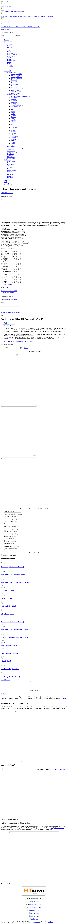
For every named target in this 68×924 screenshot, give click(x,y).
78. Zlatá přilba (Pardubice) (10, 677)
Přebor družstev (11, 60)
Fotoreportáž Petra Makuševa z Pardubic (10, 312)
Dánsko (13, 114)
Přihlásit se (3, 694)
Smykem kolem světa (16, 48)
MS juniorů (14, 81)
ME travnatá (14, 103)
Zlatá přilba (10, 66)
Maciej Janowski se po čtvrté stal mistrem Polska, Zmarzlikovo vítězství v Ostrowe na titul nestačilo (27, 16)
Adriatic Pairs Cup (12, 152)
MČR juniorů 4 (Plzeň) (8, 606)
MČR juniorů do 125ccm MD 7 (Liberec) (15, 582)
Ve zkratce (10, 167)
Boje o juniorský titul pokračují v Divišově (10, 306)
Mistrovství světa (11, 72)
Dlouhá (9, 62)
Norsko (13, 134)
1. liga (9, 50)
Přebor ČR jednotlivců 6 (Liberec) (12, 567)
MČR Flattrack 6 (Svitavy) (10, 645)
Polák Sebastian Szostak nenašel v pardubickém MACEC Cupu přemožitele (20, 27)
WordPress (50, 922)
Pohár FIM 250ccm (16, 93)
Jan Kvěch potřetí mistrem (7, 21)
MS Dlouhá (14, 87)
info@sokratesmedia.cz (57, 828)
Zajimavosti (10, 176)
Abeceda (9, 165)
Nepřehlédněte (8, 41)
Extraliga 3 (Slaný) (7, 590)
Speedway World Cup (16, 75)
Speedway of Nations (16, 77)
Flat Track (10, 177)
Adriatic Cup (10, 149)
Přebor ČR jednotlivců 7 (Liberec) (12, 622)
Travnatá (9, 65)
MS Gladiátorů (14, 84)
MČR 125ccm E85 (12, 54)
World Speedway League (17, 88)
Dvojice (9, 51)
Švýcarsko (13, 142)
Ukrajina (13, 143)
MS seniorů (14, 80)
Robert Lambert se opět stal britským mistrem (12, 11)
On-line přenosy (11, 170)
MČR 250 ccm (11, 56)
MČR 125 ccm (11, 53)
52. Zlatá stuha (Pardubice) (10, 669)
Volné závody (11, 69)
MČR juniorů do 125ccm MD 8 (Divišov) (15, 629)
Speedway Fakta (5, 29)
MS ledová (13, 85)
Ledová (9, 63)
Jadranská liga (11, 151)
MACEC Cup (11, 158)
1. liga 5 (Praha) (6, 598)
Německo (13, 115)
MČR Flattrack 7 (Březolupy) (11, 653)
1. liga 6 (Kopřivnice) (8, 614)
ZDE (16, 819)
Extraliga (9, 47)
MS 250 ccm (14, 83)
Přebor (9, 59)
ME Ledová (14, 102)
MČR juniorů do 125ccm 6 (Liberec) (13, 574)
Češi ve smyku (11, 161)
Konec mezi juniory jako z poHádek (9, 299)
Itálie (12, 128)
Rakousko (13, 137)
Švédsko (13, 112)
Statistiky (9, 171)
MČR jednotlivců (11, 45)
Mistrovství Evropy (12, 94)
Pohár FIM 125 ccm (16, 91)
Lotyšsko (13, 130)
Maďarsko (13, 131)
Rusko (12, 118)
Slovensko (13, 117)
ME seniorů (14, 97)
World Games (11, 157)
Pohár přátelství (11, 146)
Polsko (12, 109)
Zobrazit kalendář (5, 680)
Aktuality (6, 40)
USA (12, 145)
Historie (9, 168)
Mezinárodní (7, 71)
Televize (9, 173)
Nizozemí (13, 133)
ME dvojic (13, 99)
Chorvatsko (14, 127)
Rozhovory (10, 174)
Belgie (12, 123)
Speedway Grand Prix (16, 74)
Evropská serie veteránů (17, 106)
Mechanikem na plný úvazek (14, 163)
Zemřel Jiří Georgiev (6, 6)
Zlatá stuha (10, 68)
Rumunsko (13, 139)
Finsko (12, 124)
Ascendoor (37, 922)
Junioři (9, 57)
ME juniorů (14, 100)
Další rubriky (7, 160)
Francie (13, 125)
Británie (13, 111)
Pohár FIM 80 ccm (15, 90)
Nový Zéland (14, 136)
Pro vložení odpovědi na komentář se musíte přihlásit (18, 341)
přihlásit (26, 348)
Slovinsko (13, 140)
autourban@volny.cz (60, 769)
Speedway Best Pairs (16, 78)
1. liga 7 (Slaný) (6, 661)
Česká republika (8, 44)
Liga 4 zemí (10, 154)
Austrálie (13, 121)
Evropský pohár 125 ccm (17, 105)
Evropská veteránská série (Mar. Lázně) (14, 637)
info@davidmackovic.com (24, 761)
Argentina (13, 120)
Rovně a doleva (8, 43)
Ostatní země (10, 108)
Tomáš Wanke (9, 193)
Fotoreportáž (10, 164)
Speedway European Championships (20, 96)
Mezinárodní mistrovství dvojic (15, 148)
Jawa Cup (10, 155)
